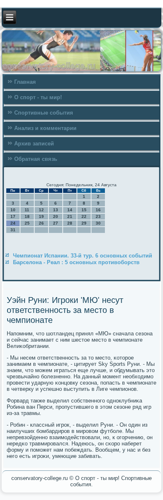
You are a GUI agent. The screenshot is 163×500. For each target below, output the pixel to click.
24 (12, 223)
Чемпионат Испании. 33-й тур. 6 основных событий (82, 255)
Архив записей (34, 143)
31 (12, 230)
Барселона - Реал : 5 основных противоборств (76, 262)
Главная (25, 82)
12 (41, 210)
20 (55, 216)
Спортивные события (43, 113)
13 (55, 210)
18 (27, 216)
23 (98, 216)
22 (84, 216)
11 (27, 210)
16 (98, 210)
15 (84, 210)
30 (98, 223)
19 (41, 216)
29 (84, 223)
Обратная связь (35, 159)
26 (41, 223)
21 (69, 216)
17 (12, 216)
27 (55, 223)
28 (69, 223)
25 (27, 223)
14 (69, 210)
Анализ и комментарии (45, 128)
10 (12, 210)
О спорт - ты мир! (38, 97)
